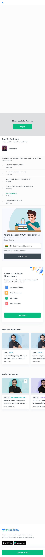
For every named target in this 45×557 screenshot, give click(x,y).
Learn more (22, 315)
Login (22, 126)
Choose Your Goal (11, 3)
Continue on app (23, 552)
